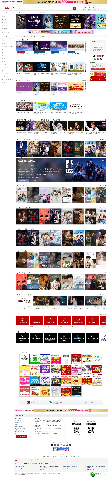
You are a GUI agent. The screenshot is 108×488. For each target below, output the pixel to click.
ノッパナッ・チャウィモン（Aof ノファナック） (30, 177)
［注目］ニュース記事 (23, 295)
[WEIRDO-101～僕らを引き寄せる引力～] (55, 244)
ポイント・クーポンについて (21, 428)
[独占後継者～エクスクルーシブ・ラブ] (101, 288)
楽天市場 (88, 5)
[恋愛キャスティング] (78, 288)
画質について (18, 424)
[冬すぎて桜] (90, 266)
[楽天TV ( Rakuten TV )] (9, 9)
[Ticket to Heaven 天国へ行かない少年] (78, 155)
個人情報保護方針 (29, 473)
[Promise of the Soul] (44, 288)
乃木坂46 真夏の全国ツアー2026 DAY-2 (58, 54)
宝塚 (31, 36)
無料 (28, 36)
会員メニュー (20, 314)
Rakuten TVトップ (47, 456)
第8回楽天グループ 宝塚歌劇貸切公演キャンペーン (58, 93)
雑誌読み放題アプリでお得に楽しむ (71, 466)
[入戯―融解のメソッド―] (21, 222)
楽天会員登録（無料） (99, 47)
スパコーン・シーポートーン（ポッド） (26, 176)
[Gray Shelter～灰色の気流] (78, 266)
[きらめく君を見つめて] (55, 288)
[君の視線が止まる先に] (101, 266)
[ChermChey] (67, 244)
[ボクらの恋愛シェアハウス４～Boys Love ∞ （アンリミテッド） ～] (55, 201)
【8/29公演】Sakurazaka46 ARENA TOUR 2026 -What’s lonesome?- (74, 54)
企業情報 (17, 473)
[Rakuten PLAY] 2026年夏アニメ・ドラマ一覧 (41, 113)
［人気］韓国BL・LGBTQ (25, 251)
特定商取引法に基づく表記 (54, 473)
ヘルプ (23, 36)
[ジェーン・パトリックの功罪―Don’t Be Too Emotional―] (44, 155)
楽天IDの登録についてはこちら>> (43, 431)
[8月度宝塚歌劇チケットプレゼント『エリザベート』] (55, 21)
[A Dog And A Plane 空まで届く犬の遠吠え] (90, 155)
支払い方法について (19, 431)
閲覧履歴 (43, 36)
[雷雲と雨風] (78, 201)
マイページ (18, 326)
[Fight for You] (90, 288)
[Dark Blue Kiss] (21, 155)
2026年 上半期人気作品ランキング (75, 92)
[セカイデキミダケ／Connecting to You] (44, 222)
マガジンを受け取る (98, 68)
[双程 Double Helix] (55, 155)
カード (83, 5)
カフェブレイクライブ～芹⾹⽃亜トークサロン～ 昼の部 (76, 74)
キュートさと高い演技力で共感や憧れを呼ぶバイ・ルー (58, 307)
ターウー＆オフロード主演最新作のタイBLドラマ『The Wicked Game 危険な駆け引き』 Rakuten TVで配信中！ (93, 307)
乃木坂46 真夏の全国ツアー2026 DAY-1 (24, 54)
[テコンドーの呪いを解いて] (44, 266)
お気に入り (46, 326)
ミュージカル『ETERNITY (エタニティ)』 (41, 74)
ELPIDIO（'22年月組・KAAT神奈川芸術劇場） (75, 133)
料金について (18, 420)
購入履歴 (60, 326)
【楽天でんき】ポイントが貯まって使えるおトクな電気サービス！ (38, 463)
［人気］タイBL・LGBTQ (25, 229)
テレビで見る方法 (19, 426)
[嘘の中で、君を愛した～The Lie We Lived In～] (33, 201)
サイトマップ (76, 456)
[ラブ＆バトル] (44, 201)
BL (34, 36)
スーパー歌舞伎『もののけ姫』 (23, 73)
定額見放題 (42, 12)
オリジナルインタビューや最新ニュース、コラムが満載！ (76, 113)
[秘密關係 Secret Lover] (67, 288)
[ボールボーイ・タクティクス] (67, 266)
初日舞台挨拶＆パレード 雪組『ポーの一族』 (41, 133)
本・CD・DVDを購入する (21, 466)
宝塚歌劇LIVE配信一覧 (21, 92)
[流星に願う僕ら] (33, 288)
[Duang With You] (67, 222)
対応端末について (19, 429)
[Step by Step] (33, 155)
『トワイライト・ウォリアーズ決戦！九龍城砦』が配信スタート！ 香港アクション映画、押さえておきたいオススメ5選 (41, 307)
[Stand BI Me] (21, 201)
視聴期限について (19, 422)
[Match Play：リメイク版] (90, 201)
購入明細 (87, 326)
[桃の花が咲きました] (101, 201)
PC (67, 454)
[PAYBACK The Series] (67, 155)
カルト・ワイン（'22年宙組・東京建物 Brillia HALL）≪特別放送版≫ (93, 133)
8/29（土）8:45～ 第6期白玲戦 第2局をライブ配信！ (58, 74)
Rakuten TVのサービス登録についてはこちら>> (46, 433)
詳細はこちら (23, 180)
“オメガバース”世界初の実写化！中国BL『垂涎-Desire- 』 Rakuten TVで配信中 (75, 307)
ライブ (38, 36)
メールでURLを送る (76, 434)
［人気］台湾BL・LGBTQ (25, 273)
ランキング (30, 12)
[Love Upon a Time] (101, 155)
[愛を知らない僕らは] (90, 222)
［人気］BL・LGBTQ (23, 207)
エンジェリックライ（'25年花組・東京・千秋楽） (58, 133)
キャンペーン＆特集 (23, 81)
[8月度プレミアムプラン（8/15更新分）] (82, 21)
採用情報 (45, 473)
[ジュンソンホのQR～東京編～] (67, 201)
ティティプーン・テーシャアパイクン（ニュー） (44, 174)
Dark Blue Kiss (26, 161)
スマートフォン (61, 454)
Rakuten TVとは (19, 418)
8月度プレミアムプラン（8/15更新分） (24, 133)
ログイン (98, 44)
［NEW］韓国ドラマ (23, 185)
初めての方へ (55, 456)
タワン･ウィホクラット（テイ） (27, 174)
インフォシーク (77, 5)
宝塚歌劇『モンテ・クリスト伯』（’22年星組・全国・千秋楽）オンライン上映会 (41, 54)
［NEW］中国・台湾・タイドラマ (28, 139)
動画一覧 (36, 12)
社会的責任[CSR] (38, 473)
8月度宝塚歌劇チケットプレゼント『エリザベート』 (41, 93)
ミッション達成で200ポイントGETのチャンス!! (58, 113)
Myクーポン (74, 326)
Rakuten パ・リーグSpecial (23, 112)
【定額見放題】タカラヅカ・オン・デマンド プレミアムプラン (38, 120)
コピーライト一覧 (63, 456)
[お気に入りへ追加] (36, 180)
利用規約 (22, 473)
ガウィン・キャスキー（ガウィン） (42, 176)
